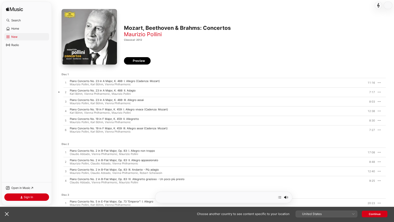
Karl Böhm (96, 84)
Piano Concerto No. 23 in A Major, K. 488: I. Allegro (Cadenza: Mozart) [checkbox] (115, 81)
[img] (14, 9)
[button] (27, 20)
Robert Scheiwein (151, 173)
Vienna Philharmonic (118, 84)
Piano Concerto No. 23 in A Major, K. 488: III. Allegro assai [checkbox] (107, 100)
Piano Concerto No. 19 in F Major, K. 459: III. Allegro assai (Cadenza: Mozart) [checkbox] (119, 128)
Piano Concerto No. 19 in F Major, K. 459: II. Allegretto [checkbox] (104, 118)
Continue (375, 214)
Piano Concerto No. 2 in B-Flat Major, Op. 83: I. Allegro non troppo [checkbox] (112, 150)
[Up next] (279, 197)
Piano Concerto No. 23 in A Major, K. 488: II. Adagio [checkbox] (103, 90)
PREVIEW (370, 82)
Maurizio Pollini (143, 34)
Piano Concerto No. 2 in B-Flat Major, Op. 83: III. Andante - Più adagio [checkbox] (114, 169)
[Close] (7, 214)
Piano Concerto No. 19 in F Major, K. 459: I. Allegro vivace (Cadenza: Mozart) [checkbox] (119, 109)
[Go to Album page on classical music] (378, 5)
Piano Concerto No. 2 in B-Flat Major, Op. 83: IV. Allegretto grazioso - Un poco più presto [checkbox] (127, 179)
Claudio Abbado (80, 154)
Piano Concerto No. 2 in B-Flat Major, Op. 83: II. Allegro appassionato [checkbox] (114, 160)
